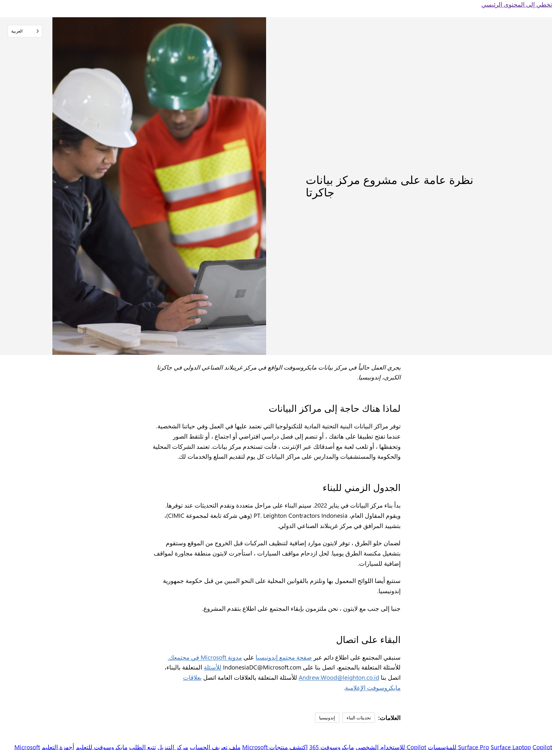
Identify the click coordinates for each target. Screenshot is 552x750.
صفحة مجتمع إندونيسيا (284, 657)
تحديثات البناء (359, 717)
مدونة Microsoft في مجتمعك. (205, 657)
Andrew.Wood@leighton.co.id (339, 677)
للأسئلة (212, 667)
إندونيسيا (327, 717)
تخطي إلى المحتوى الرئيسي (516, 4)
